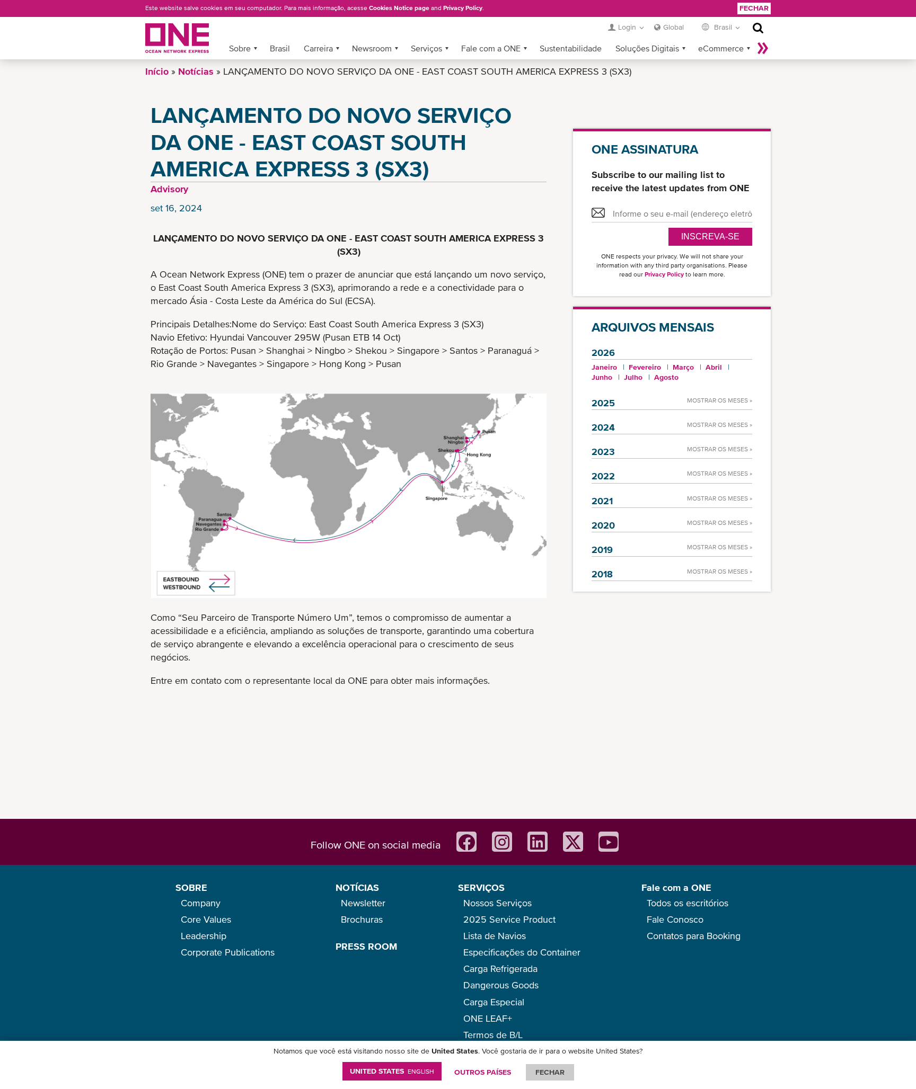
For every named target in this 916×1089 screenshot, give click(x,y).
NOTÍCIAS (357, 887)
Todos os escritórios (687, 902)
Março (683, 367)
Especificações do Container (521, 952)
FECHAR (550, 1072)
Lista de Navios (494, 935)
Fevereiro (645, 367)
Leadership (203, 935)
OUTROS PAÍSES (482, 1072)
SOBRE (191, 887)
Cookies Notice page (399, 8)
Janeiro (604, 367)
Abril (714, 367)
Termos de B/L (493, 1034)
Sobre (240, 48)
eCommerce (721, 48)
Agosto (666, 377)
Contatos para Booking (694, 935)
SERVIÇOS (481, 887)
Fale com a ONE (491, 48)
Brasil (280, 48)
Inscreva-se (710, 236)
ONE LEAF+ (487, 1018)
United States (392, 1071)
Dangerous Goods (501, 984)
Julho (633, 377)
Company (201, 902)
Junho (602, 377)
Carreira (318, 48)
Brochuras (362, 919)
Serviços (426, 48)
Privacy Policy (462, 8)
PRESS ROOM (366, 946)
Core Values (206, 919)
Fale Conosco (675, 919)
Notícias (196, 71)
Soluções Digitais (647, 48)
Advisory (169, 188)
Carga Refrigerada (500, 968)
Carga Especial (493, 1001)
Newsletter (363, 902)
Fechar (754, 8)
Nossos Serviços (497, 902)
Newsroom (372, 48)
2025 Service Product (509, 919)
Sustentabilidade (571, 48)
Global (673, 27)
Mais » (763, 48)
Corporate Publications (228, 952)
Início (157, 71)
